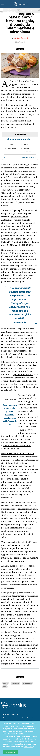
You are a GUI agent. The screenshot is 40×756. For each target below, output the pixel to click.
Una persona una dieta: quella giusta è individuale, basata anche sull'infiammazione (9, 415)
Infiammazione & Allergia (11, 14)
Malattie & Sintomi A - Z (11, 715)
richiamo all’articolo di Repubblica (17, 341)
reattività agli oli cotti (11, 371)
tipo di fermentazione (23, 374)
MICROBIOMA (27, 683)
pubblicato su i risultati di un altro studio (16, 219)
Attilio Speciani (21, 38)
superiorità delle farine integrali (27, 397)
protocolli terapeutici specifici (19, 434)
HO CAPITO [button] (10, 752)
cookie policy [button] (29, 747)
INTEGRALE (15, 683)
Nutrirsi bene (8, 192)
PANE (5, 687)
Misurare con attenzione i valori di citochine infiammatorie (17, 455)
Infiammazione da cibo (18, 138)
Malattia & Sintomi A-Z (29, 157)
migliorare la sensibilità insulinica (21, 508)
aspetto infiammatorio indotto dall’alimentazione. (16, 447)
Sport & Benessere (10, 22)
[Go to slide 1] (4, 157)
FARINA (5, 683)
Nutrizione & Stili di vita (11, 18)
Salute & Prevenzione (11, 10)
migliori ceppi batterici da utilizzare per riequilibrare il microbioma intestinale (20, 463)
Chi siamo (5, 718)
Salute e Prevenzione (27, 718)
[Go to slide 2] (6, 157)
